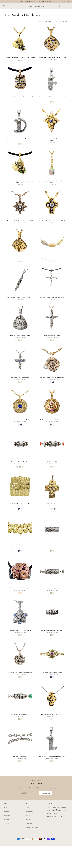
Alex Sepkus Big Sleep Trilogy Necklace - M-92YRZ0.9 (52, 259)
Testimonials (29, 811)
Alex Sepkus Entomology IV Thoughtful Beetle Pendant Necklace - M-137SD (20, 181)
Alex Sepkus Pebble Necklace (20, 546)
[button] (4, 6)
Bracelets (6, 819)
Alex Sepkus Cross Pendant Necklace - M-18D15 (52, 221)
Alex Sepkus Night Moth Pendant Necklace (20, 630)
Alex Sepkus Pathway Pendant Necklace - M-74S (20, 97)
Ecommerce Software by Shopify (44, 842)
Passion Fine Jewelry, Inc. (30, 842)
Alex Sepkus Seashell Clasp (52, 462)
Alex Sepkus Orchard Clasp (52, 588)
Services (28, 815)
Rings (6, 808)
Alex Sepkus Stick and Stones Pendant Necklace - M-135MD (52, 181)
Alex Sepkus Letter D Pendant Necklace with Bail (20, 139)
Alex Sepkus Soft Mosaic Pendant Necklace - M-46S (52, 57)
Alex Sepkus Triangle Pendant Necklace (20, 335)
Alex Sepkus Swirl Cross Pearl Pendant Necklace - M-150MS (52, 139)
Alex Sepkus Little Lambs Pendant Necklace (51, 714)
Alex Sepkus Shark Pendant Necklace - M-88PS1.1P (20, 297)
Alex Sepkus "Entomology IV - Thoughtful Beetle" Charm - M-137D (20, 57)
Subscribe (45, 793)
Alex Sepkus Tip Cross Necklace (51, 335)
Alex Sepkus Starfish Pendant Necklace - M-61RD (20, 221)
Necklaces (7, 815)
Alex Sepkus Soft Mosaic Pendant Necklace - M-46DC (20, 259)
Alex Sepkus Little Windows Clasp (20, 714)
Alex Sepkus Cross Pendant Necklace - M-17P (52, 297)
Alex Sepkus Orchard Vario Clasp (52, 546)
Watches (6, 823)
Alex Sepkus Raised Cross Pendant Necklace (52, 504)
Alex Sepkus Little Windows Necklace (52, 672)
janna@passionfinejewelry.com (56, 810)
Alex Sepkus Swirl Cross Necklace (20, 377)
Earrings (6, 811)
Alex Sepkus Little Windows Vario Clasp (52, 630)
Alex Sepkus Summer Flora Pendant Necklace (52, 377)
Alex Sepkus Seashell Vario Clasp (20, 462)
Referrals (28, 819)
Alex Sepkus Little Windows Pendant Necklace (20, 672)
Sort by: (41, 21)
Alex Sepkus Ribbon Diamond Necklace (20, 504)
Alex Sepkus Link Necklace (20, 756)
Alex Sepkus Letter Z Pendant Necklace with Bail (52, 756)
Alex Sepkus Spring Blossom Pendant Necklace (52, 420)
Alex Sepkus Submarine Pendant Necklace (20, 420)
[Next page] (48, 770)
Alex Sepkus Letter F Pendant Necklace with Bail (52, 97)
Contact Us (29, 823)
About (27, 808)
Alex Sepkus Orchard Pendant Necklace (20, 588)
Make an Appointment (32, 827)
